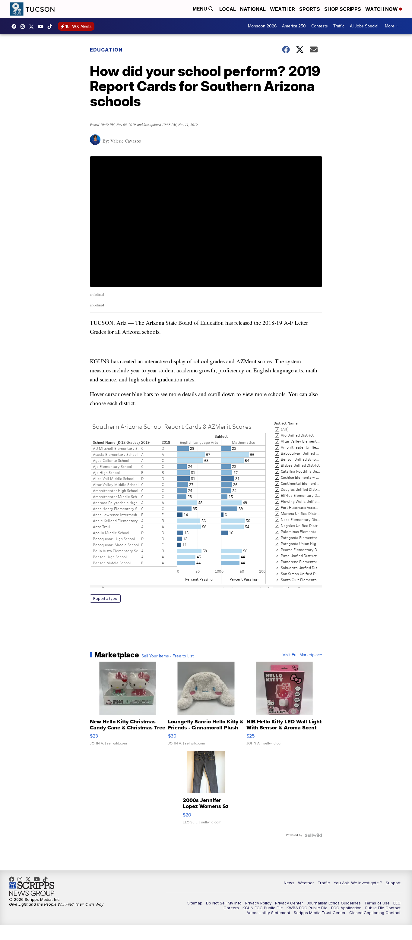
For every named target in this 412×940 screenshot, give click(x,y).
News (289, 882)
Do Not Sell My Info (224, 903)
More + (391, 26)
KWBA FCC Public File (307, 907)
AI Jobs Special (364, 26)
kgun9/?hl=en (24, 26)
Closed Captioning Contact (375, 912)
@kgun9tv (51, 26)
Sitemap (194, 903)
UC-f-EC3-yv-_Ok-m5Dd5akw (42, 26)
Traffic (338, 26)
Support (393, 882)
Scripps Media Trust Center (320, 912)
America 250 (294, 26)
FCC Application (346, 907)
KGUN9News (15, 26)
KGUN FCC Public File (262, 907)
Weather (282, 9)
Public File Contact (383, 907)
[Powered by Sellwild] (313, 835)
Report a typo (105, 598)
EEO (397, 903)
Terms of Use (377, 903)
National (253, 9)
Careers (231, 907)
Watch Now (382, 9)
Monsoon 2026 (262, 26)
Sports (309, 9)
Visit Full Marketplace (302, 655)
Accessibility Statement (268, 912)
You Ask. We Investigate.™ (358, 882)
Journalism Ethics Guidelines (334, 903)
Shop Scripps (342, 9)
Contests (319, 26)
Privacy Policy (258, 903)
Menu (200, 8)
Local (227, 9)
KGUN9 (33, 26)
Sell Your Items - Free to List (167, 656)
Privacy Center (289, 903)
